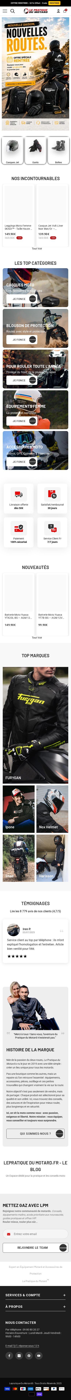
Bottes (58, 162)
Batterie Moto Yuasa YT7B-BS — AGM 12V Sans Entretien (50, 616)
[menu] (5, 11)
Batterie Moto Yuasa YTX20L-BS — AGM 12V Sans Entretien (18, 616)
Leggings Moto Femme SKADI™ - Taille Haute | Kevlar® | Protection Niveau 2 (18, 227)
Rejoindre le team (32, 1247)
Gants (35, 162)
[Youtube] (39, 1355)
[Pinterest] (29, 1355)
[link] (19, 809)
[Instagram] (19, 1355)
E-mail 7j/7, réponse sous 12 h (22, 1345)
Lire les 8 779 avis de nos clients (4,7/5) (35, 911)
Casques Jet (12, 162)
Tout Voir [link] (37, 248)
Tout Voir (37, 637)
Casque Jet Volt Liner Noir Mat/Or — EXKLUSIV (50, 227)
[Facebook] (9, 1355)
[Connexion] (58, 11)
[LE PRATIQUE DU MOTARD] (12, 149)
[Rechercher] (12, 11)
